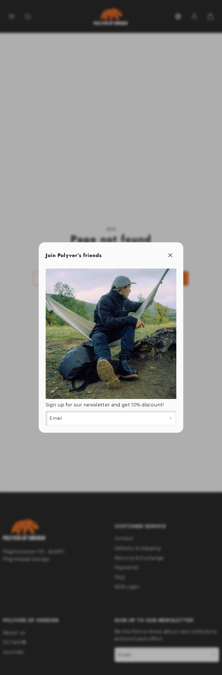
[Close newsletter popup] (170, 255)
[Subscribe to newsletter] (170, 418)
